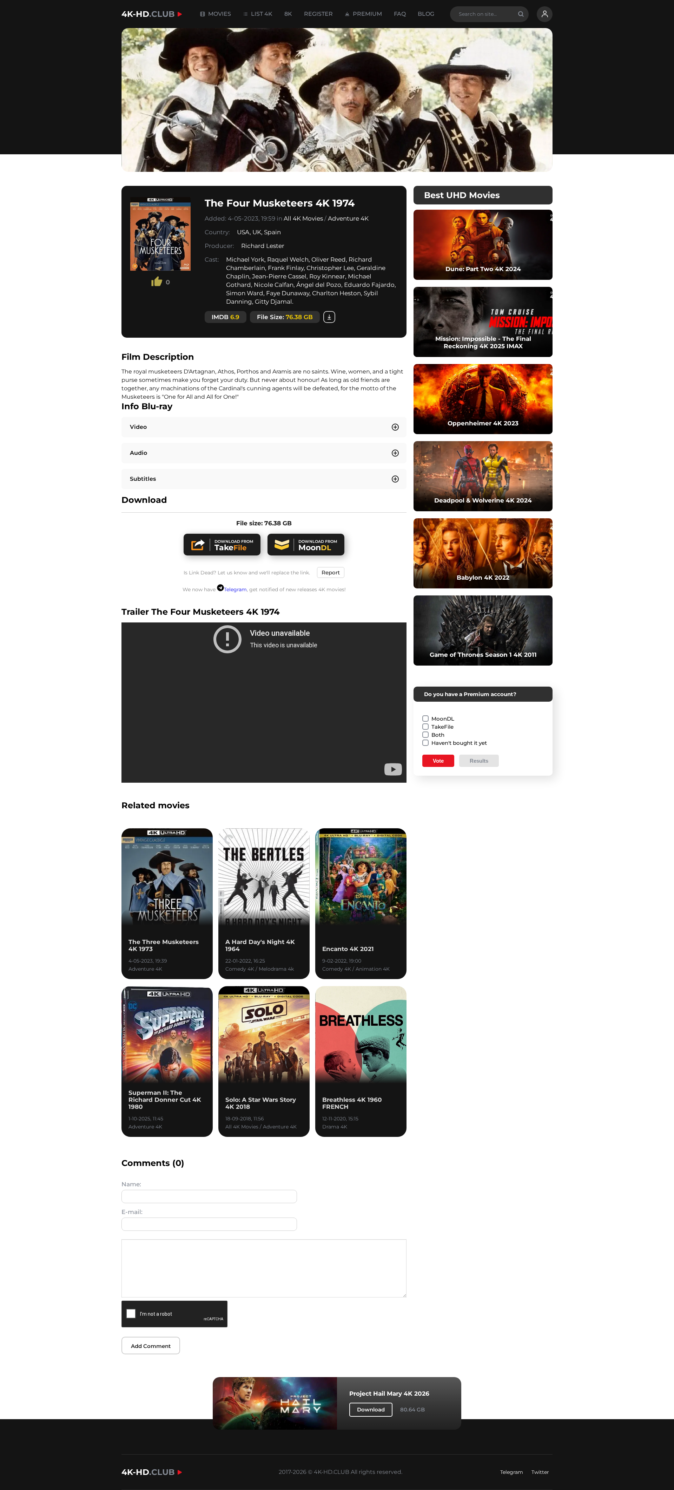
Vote (438, 761)
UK (256, 232)
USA (243, 232)
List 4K (261, 14)
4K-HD (148, 14)
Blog (426, 14)
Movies (219, 14)
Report (331, 572)
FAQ (400, 14)
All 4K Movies (303, 218)
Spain (272, 232)
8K (288, 14)
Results (479, 761)
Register (318, 14)
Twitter (540, 1472)
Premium (366, 14)
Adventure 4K (348, 218)
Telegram (235, 589)
